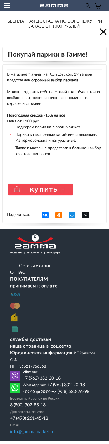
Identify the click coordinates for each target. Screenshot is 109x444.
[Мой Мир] (72, 215)
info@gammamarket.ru (32, 431)
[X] (85, 215)
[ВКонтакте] (45, 215)
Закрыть (103, 31)
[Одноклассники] (58, 215)
